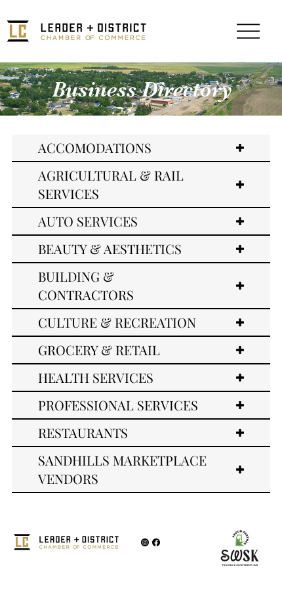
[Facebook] (156, 542)
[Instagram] (145, 542)
